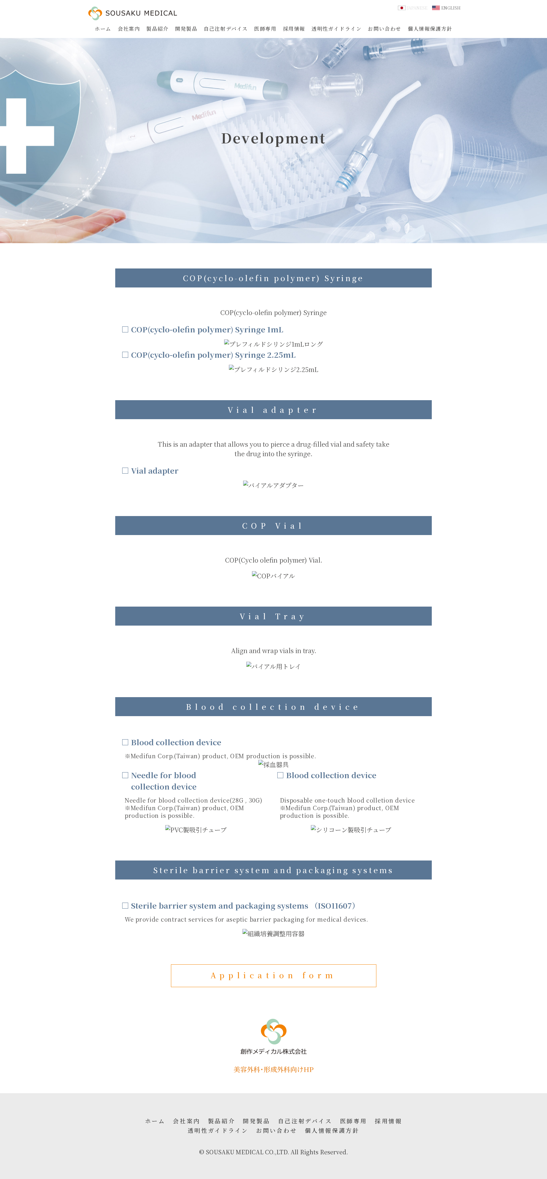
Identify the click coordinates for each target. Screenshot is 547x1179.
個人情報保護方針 (430, 28)
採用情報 (294, 28)
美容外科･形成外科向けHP (274, 1069)
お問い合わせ (384, 28)
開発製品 (186, 28)
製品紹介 (157, 28)
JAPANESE (417, 8)
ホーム (103, 28)
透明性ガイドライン (336, 28)
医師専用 (265, 28)
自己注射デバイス (226, 28)
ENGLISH (451, 8)
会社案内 (129, 28)
